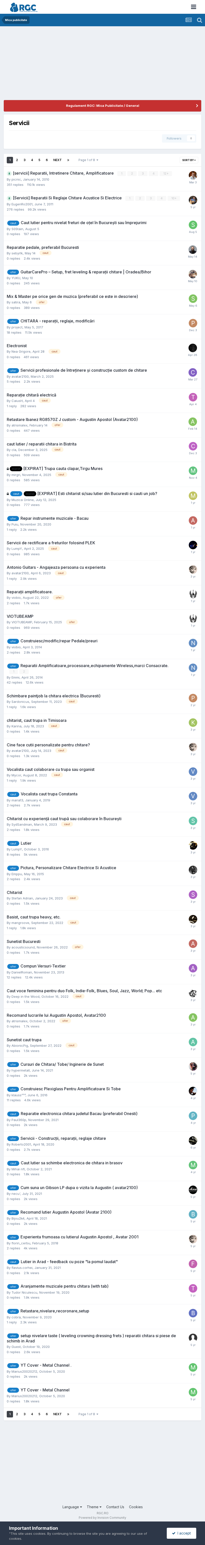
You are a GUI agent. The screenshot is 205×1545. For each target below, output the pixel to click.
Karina (17, 726)
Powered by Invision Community (102, 1517)
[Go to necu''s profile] (193, 1190)
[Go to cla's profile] (193, 446)
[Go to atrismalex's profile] (192, 421)
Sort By (188, 160)
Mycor (16, 775)
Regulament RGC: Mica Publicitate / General (102, 106)
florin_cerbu (21, 1243)
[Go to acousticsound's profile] (193, 943)
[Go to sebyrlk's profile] (192, 249)
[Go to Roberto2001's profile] (193, 1140)
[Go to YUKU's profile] (192, 274)
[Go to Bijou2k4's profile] (193, 1214)
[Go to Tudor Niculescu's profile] (193, 1288)
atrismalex (20, 425)
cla (14, 450)
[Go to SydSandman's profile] (193, 821)
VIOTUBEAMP (22, 622)
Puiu (15, 524)
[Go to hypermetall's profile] (193, 1066)
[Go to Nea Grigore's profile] (192, 348)
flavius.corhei (22, 1268)
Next (57, 160)
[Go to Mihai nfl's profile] (193, 1165)
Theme (93, 1507)
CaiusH (17, 401)
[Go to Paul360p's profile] (193, 1116)
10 (173, 198)
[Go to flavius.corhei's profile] (193, 1264)
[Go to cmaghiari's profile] (192, 372)
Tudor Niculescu (24, 1292)
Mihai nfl (18, 1169)
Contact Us (115, 1507)
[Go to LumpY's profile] (193, 545)
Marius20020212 (24, 1371)
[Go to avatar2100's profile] (193, 569)
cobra (16, 1317)
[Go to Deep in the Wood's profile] (193, 993)
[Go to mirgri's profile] (193, 470)
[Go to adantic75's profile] (193, 968)
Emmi (16, 677)
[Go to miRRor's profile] (193, 845)
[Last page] (68, 160)
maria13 (17, 800)
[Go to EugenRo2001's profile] (193, 200)
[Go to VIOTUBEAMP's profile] (193, 594)
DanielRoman (22, 972)
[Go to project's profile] (193, 323)
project (17, 327)
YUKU (16, 278)
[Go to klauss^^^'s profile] (193, 1091)
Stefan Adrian (22, 898)
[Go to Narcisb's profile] (193, 643)
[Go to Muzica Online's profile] (193, 495)
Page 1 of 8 (87, 160)
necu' (16, 1194)
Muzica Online (23, 500)
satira (16, 302)
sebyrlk (17, 253)
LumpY (17, 549)
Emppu (17, 874)
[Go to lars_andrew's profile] (193, 919)
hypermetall (21, 1070)
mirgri (16, 475)
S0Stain (17, 229)
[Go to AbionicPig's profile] (193, 1042)
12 (165, 173)
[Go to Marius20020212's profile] (193, 1367)
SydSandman (22, 824)
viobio (16, 598)
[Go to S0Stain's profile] (193, 225)
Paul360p (19, 1120)
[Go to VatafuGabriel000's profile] (193, 771)
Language (71, 1507)
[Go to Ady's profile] (193, 520)
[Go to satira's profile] (193, 298)
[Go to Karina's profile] (193, 722)
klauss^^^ (19, 1095)
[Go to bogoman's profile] (193, 1313)
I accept (183, 1533)
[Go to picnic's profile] (193, 175)
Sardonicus (20, 702)
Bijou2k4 (18, 1218)
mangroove (20, 923)
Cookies (136, 1507)
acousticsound (23, 947)
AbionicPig (20, 1046)
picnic (16, 179)
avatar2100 (20, 376)
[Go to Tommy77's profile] (193, 397)
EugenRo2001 (22, 204)
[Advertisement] (62, 65)
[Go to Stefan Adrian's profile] (193, 894)
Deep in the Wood (26, 996)
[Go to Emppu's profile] (193, 870)
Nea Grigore (21, 351)
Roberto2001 (21, 1144)
